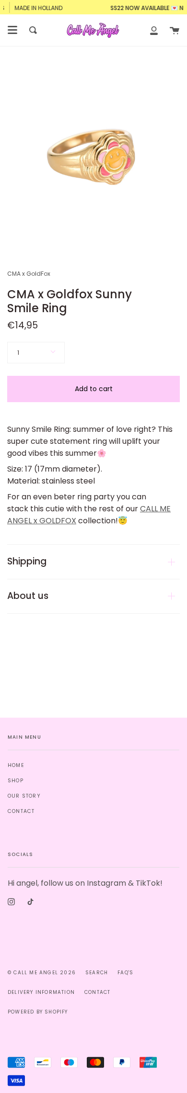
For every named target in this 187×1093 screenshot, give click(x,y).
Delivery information (41, 992)
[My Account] (154, 30)
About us (27, 595)
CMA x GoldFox (28, 274)
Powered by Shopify (38, 1011)
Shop (15, 780)
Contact (21, 811)
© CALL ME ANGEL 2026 (42, 972)
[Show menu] (12, 30)
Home (16, 765)
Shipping (27, 561)
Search (96, 972)
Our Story (24, 796)
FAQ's (125, 972)
